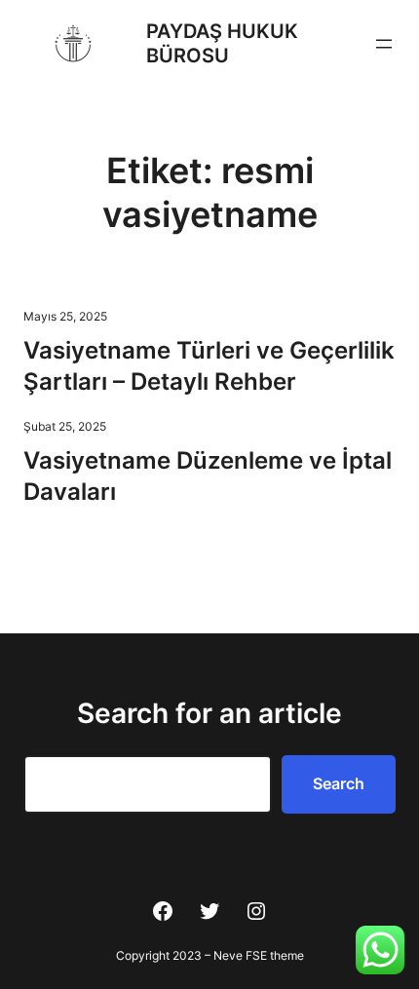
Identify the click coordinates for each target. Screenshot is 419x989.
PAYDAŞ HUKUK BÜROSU (222, 43)
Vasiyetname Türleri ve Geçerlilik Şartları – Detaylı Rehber (209, 366)
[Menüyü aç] (384, 44)
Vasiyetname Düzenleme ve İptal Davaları (207, 476)
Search (338, 783)
